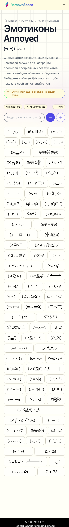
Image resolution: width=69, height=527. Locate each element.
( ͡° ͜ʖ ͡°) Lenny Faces (35, 106)
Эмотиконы (27, 20)
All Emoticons (13, 106)
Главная (12, 20)
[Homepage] (19, 5)
